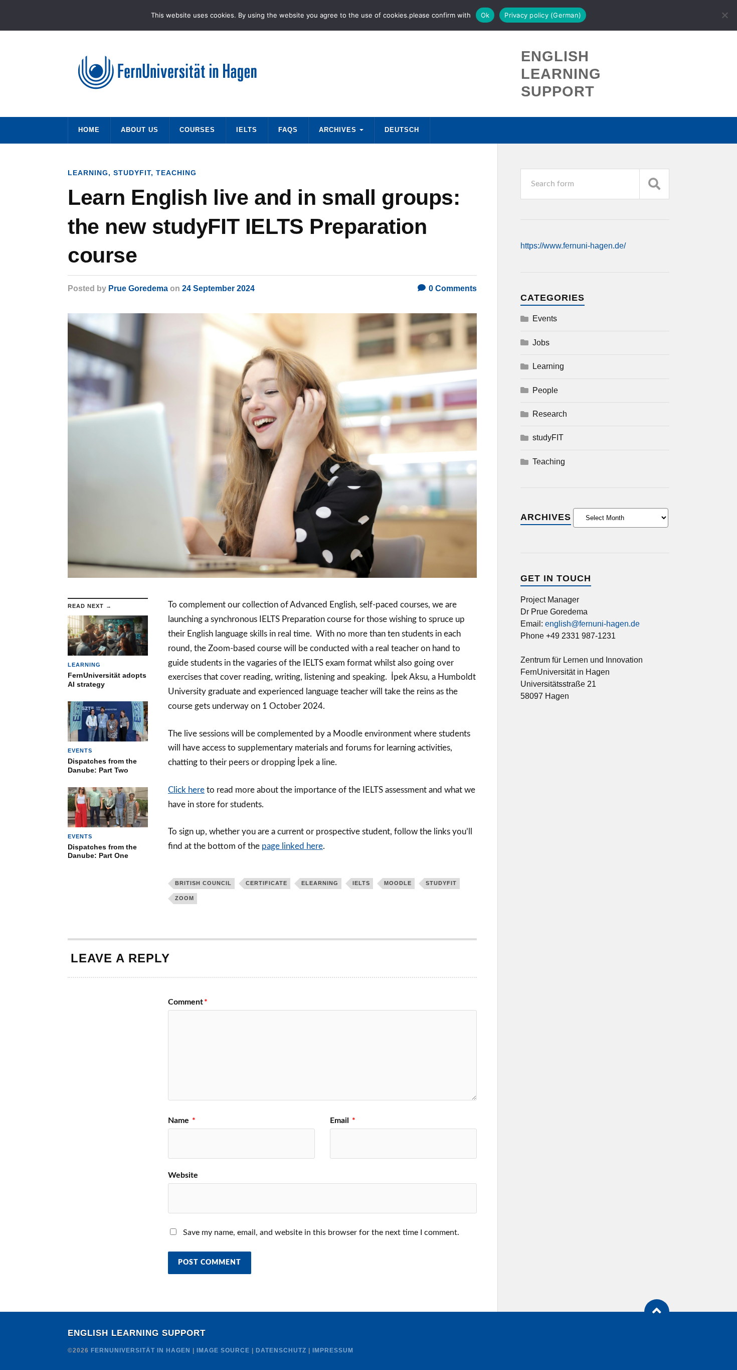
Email (342, 1120)
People (545, 390)
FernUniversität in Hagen (142, 1350)
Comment (188, 1002)
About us (139, 130)
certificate (266, 883)
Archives (337, 130)
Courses (197, 130)
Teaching (176, 173)
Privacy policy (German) (542, 15)
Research (549, 414)
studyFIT (132, 173)
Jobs (540, 342)
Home (89, 130)
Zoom (184, 898)
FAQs (288, 130)
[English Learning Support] (368, 72)
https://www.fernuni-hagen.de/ (573, 245)
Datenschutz (281, 1350)
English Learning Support (137, 1333)
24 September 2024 (218, 288)
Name (182, 1120)
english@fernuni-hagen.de (592, 623)
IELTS (246, 130)
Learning (88, 173)
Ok (485, 15)
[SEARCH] (654, 184)
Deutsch (402, 130)
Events (544, 318)
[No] (724, 15)
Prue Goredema (138, 288)
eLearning (319, 883)
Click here (186, 790)
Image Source (223, 1350)
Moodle (398, 883)
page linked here (292, 846)
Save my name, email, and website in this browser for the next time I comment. (321, 1232)
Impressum (332, 1350)
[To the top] (656, 1311)
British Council (203, 883)
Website (183, 1175)
